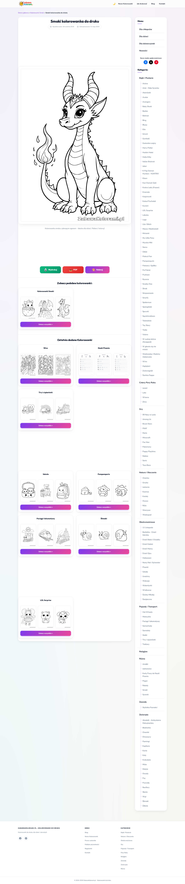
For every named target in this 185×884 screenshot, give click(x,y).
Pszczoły (146, 783)
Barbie (145, 111)
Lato (144, 392)
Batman (145, 115)
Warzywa (146, 510)
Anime (145, 83)
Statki (144, 635)
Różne (123, 869)
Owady (145, 773)
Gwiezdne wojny (149, 143)
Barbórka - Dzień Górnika (149, 533)
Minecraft (146, 437)
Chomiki (145, 732)
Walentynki (147, 585)
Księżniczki (146, 196)
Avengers (146, 102)
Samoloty (146, 630)
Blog (153, 4)
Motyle (145, 769)
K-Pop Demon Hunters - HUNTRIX (150, 172)
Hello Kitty (146, 157)
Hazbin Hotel (147, 152)
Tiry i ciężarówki (149, 639)
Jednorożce (146, 669)
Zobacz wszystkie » (46, 324)
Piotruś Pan (147, 256)
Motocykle (146, 616)
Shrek (144, 288)
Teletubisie (146, 320)
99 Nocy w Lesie (149, 414)
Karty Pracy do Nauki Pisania (151, 674)
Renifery (145, 787)
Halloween (146, 558)
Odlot (144, 252)
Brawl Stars (147, 424)
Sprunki (145, 311)
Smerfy (145, 298)
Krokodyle (146, 760)
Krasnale (146, 192)
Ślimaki (145, 801)
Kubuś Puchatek (149, 201)
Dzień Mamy (147, 549)
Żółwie (145, 806)
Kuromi (145, 206)
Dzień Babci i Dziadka (151, 539)
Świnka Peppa (148, 375)
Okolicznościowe (147, 522)
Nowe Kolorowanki (125, 4)
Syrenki (145, 694)
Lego (144, 219)
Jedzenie (145, 487)
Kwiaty (145, 496)
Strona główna (23, 13)
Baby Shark (147, 106)
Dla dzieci (143, 36)
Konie (144, 750)
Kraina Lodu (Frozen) (150, 187)
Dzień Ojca (146, 553)
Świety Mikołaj (148, 594)
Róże (144, 505)
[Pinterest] (26, 838)
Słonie (145, 792)
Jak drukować (142, 4)
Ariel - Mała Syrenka (150, 88)
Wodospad (146, 515)
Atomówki (146, 92)
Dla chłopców (145, 29)
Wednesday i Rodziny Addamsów (151, 355)
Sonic (144, 460)
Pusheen (146, 274)
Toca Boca (146, 465)
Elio (143, 129)
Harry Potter (147, 148)
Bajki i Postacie (146, 78)
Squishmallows (148, 316)
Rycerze (145, 279)
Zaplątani (146, 366)
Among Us (146, 419)
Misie (144, 764)
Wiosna (145, 397)
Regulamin (88, 849)
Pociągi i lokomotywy (151, 621)
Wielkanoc (146, 590)
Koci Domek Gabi (149, 183)
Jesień (144, 388)
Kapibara (146, 746)
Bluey (144, 125)
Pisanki (145, 567)
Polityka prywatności (92, 844)
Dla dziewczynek (147, 43)
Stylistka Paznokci (149, 707)
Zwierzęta (143, 714)
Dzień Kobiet (147, 544)
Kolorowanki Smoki (37, 13)
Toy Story (146, 325)
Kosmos (145, 491)
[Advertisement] (74, 49)
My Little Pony (148, 238)
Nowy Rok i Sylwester (151, 562)
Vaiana (145, 334)
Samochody (147, 626)
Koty (144, 755)
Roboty (145, 685)
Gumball (146, 138)
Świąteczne (147, 599)
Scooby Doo (147, 284)
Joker (144, 166)
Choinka (145, 478)
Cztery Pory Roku (147, 382)
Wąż (144, 796)
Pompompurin (148, 261)
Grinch (145, 134)
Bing (144, 120)
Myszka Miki (147, 242)
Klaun (144, 178)
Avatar (145, 97)
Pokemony (146, 447)
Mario (144, 433)
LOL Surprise (147, 210)
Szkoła (145, 572)
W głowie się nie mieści (149, 348)
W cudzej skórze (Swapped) (149, 340)
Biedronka (146, 727)
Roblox (145, 456)
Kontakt (162, 4)
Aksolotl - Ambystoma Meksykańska (151, 721)
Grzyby (145, 482)
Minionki (145, 233)
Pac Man (145, 442)
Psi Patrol (146, 270)
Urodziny (146, 576)
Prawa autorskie (90, 841)
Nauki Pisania (104, 348)
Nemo (144, 247)
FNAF (144, 428)
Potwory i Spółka (149, 265)
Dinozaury (146, 737)
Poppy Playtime (148, 451)
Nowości (143, 50)
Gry (141, 409)
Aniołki (145, 664)
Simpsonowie (147, 293)
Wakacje (146, 581)
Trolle (144, 330)
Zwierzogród (147, 371)
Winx (144, 361)
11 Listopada (147, 527)
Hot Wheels (147, 612)
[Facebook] (20, 838)
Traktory (145, 644)
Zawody (143, 702)
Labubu (145, 215)
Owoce (145, 501)
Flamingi (146, 741)
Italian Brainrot (148, 161)
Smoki (145, 690)
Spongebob (147, 307)
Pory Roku (124, 853)
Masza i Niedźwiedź (150, 229)
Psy (143, 778)
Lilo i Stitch (146, 224)
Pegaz (145, 681)
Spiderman (146, 302)
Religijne (143, 651)
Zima (144, 402)
